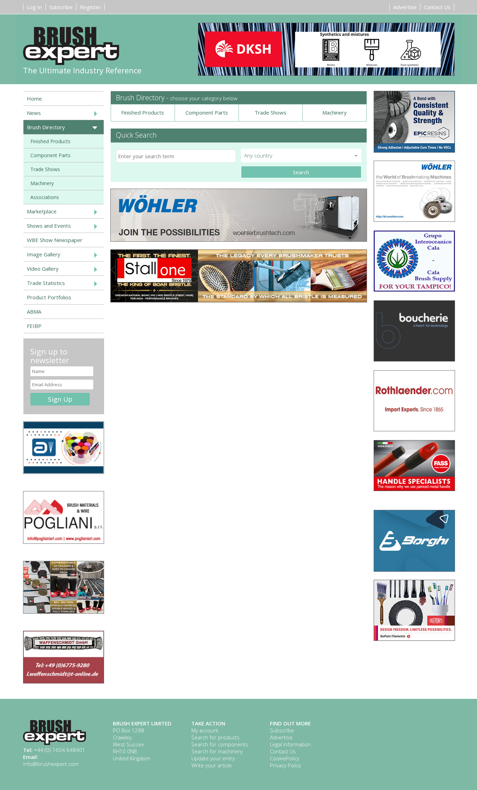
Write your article (211, 765)
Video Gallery (43, 268)
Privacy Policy (285, 765)
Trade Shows (270, 112)
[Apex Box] (63, 471)
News (34, 112)
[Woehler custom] (414, 219)
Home (34, 98)
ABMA (34, 311)
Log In (34, 6)
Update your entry (213, 758)
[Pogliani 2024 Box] (63, 541)
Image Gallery (43, 254)
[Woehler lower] (239, 239)
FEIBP (34, 325)
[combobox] (301, 155)
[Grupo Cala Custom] (414, 289)
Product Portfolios (49, 297)
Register (90, 6)
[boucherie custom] (414, 359)
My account (204, 730)
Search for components (219, 744)
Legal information (290, 744)
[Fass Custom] (414, 488)
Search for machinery (217, 751)
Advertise (405, 6)
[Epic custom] (414, 150)
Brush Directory (46, 127)
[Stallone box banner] (63, 611)
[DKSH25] (326, 50)
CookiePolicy (284, 758)
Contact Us (437, 6)
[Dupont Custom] (414, 638)
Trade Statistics (46, 282)
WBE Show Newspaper (54, 239)
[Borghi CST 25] (414, 569)
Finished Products (142, 112)
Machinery (334, 112)
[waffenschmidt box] (63, 681)
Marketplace (42, 211)
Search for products (215, 737)
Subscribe (61, 6)
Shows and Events (49, 225)
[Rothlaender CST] (414, 428)
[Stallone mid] (239, 300)
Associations (44, 197)
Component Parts (206, 112)
